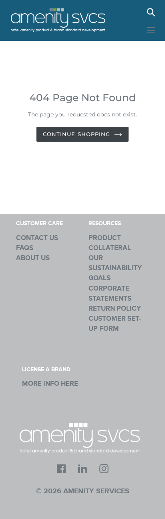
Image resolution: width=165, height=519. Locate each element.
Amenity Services (96, 491)
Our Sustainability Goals (115, 268)
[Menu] (151, 29)
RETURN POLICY (115, 309)
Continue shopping (76, 134)
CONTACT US (37, 238)
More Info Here (50, 384)
